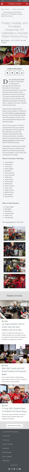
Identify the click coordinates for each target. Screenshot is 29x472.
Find (27, 4)
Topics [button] (19, 1)
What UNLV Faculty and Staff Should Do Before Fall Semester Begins (14, 364)
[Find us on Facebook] (9, 469)
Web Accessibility (6, 452)
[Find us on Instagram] (12, 469)
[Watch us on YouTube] (19, 469)
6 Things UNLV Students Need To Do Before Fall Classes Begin (14, 402)
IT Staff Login (5, 440)
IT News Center (6, 436)
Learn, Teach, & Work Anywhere (10, 431)
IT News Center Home (18, 9)
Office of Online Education (18, 113)
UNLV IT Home (5, 9)
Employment (5, 448)
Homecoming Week (18, 79)
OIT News (6, 40)
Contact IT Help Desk (7, 444)
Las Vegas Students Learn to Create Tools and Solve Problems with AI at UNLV (14, 322)
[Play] (7, 72)
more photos (10, 222)
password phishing (8, 140)
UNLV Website (5, 460)
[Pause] (12, 72)
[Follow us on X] (17, 469)
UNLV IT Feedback (7, 456)
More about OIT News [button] (15, 425)
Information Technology (2, 1)
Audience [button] (25, 1)
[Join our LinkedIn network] (14, 469)
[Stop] (17, 72)
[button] (2, 4)
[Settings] (22, 72)
